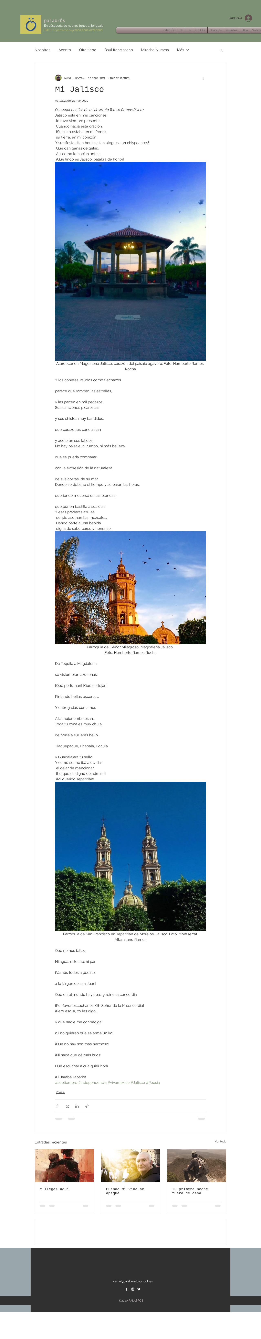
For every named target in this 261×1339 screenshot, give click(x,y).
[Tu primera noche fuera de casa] (196, 1165)
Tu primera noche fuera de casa (190, 1191)
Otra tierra (87, 50)
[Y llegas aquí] (64, 1165)
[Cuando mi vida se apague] (130, 1165)
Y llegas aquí (54, 1189)
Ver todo (220, 1141)
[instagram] (133, 1318)
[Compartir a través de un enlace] (87, 1106)
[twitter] (139, 1318)
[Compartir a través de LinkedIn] (77, 1106)
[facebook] (127, 1318)
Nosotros (42, 50)
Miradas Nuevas (155, 50)
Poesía (60, 1092)
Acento (65, 50)
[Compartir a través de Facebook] (57, 1106)
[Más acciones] (203, 77)
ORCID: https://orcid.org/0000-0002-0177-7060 (72, 30)
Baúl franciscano (118, 50)
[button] (221, 50)
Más (180, 50)
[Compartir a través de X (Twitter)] (67, 1106)
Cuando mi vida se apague (125, 1191)
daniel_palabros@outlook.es (133, 1310)
